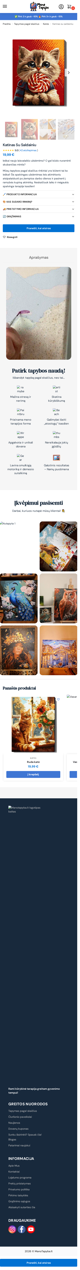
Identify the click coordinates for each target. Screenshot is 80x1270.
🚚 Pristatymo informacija (21, 209)
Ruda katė (33, 762)
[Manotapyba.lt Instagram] (12, 1229)
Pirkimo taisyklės (18, 1195)
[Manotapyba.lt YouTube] (31, 1229)
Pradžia (7, 23)
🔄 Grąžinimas (12, 216)
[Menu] (8, 6)
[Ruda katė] (33, 724)
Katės (46, 23)
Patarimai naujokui (19, 1145)
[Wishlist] (58, 699)
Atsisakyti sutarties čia (21, 1207)
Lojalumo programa (19, 1177)
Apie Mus (14, 1165)
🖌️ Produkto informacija (20, 194)
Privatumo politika (19, 1189)
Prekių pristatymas (19, 1183)
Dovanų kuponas (18, 1128)
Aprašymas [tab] (38, 257)
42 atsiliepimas (28, 150)
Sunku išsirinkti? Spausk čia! (25, 1134)
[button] (69, 7)
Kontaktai (14, 1171)
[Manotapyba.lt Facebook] (21, 1229)
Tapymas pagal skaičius (26, 23)
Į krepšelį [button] (33, 774)
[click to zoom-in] (38, 72)
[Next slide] (69, 73)
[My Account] (61, 7)
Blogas (12, 1139)
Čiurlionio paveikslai (20, 1116)
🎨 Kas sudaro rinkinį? (17, 201)
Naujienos (14, 1122)
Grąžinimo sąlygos (19, 1201)
